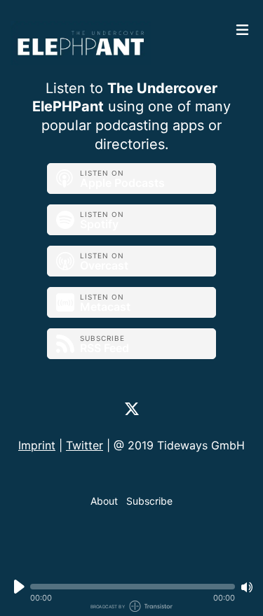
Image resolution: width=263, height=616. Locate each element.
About (104, 501)
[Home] (120, 43)
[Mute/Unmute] (246, 587)
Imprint (36, 445)
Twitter (84, 445)
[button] (132, 586)
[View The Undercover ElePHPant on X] (132, 408)
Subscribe (149, 501)
